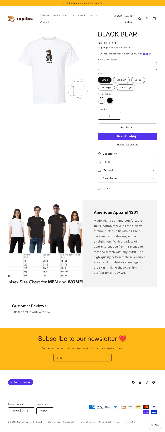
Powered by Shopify (34, 422)
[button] (139, 18)
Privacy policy (70, 422)
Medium (121, 79)
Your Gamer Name (107, 59)
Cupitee (20, 422)
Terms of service (87, 422)
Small (105, 79)
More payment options (127, 144)
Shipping (102, 47)
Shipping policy (106, 422)
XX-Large (126, 87)
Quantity (102, 109)
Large (138, 79)
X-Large (106, 87)
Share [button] (104, 188)
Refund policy (53, 422)
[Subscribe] (107, 357)
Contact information (126, 422)
